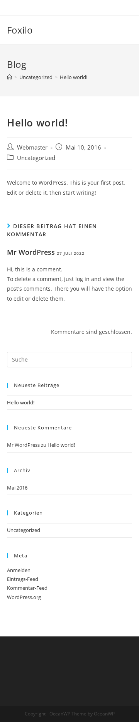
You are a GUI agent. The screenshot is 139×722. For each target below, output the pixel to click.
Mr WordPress (31, 252)
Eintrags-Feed (22, 579)
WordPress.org (24, 597)
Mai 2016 (17, 487)
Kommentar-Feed (27, 587)
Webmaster (32, 147)
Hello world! (20, 402)
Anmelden (19, 570)
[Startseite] (9, 77)
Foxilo (20, 30)
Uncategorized (36, 158)
